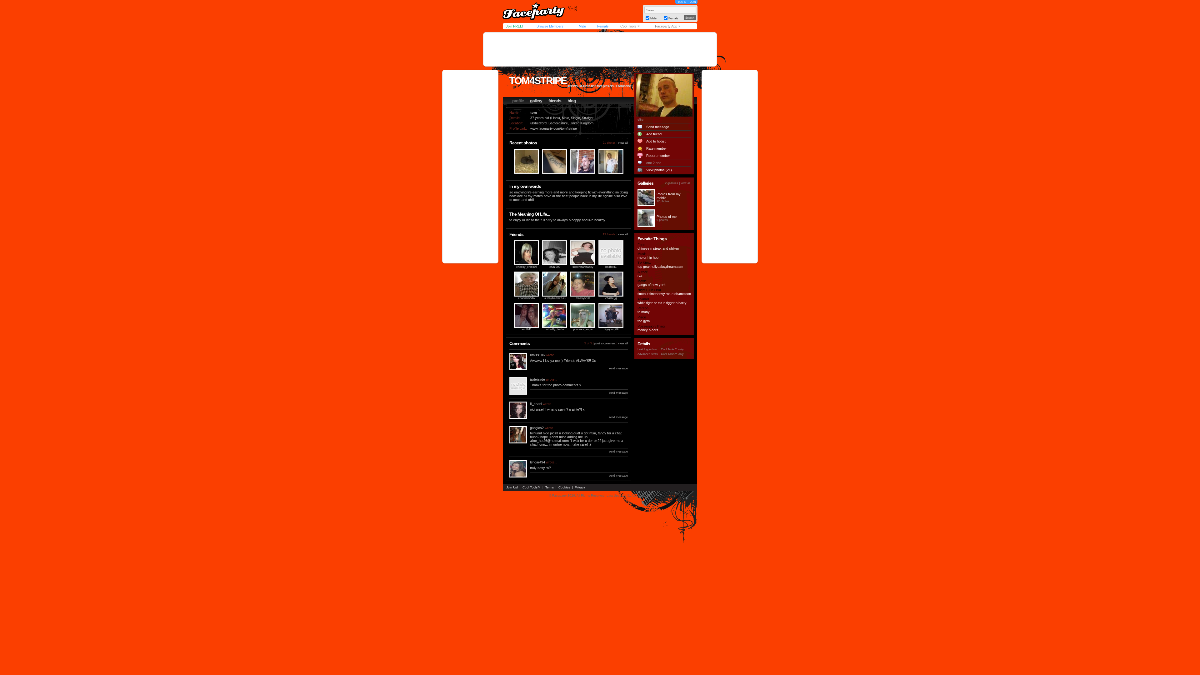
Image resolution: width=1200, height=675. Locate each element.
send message (618, 368)
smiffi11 (527, 329)
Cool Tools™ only (672, 349)
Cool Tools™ (630, 26)
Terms (549, 487)
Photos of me (667, 216)
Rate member (656, 148)
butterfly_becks (555, 329)
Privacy (580, 487)
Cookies (564, 487)
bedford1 (611, 266)
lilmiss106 (537, 355)
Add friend (654, 134)
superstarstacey (582, 266)
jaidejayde (537, 379)
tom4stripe (538, 80)
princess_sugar (583, 329)
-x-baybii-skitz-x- (555, 298)
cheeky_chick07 (526, 266)
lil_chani (536, 404)
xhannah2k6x (526, 298)
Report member (658, 156)
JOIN (693, 2)
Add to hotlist (656, 141)
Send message (657, 127)
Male (582, 26)
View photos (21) (659, 170)
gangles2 (537, 428)
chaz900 (554, 266)
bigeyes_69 (611, 329)
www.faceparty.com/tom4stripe (553, 128)
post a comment (605, 343)
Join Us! (512, 487)
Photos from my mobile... (669, 196)
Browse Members (550, 26)
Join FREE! (514, 26)
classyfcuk (583, 298)
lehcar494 (537, 462)
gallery (536, 100)
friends (554, 100)
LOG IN (682, 2)
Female (602, 26)
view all (623, 142)
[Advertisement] (600, 49)
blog (572, 100)
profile (518, 100)
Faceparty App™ (668, 26)
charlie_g (611, 298)
